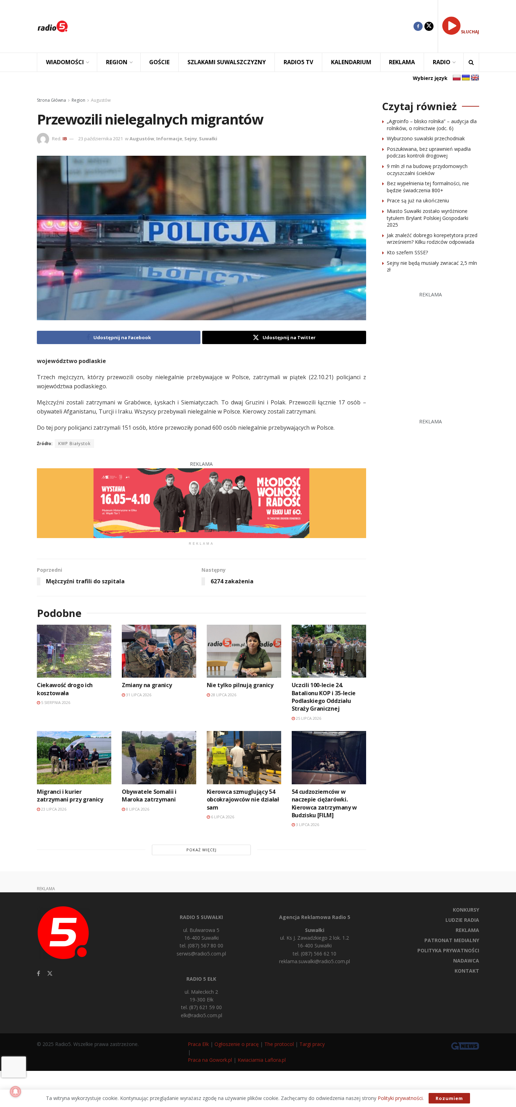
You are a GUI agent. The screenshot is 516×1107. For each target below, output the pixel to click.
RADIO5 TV (298, 62)
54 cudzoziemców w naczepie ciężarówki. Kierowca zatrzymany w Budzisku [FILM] (324, 803)
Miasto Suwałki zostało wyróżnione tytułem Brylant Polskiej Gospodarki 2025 (427, 218)
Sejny (190, 138)
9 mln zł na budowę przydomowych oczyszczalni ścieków (427, 169)
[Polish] (456, 77)
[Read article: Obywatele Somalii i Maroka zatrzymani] (159, 757)
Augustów (101, 100)
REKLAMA (402, 62)
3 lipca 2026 (307, 824)
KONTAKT (467, 970)
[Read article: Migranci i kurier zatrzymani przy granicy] (74, 757)
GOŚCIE (159, 62)
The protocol (279, 1044)
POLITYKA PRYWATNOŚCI (448, 950)
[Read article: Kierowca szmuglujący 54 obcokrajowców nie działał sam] (244, 757)
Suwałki (208, 138)
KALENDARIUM (351, 62)
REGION (116, 62)
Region (78, 100)
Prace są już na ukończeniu (418, 200)
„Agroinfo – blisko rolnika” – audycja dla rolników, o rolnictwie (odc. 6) (432, 125)
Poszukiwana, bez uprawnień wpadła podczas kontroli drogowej (429, 152)
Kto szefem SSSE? (407, 252)
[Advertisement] (246, 26)
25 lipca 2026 (308, 718)
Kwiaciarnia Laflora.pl (262, 1059)
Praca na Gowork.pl (210, 1059)
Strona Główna (51, 100)
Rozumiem (449, 1098)
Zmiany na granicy (147, 685)
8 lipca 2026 (137, 809)
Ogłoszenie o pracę (236, 1044)
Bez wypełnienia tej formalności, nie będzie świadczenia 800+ (428, 187)
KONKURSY (466, 909)
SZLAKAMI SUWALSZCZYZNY (226, 62)
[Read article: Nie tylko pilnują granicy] (244, 651)
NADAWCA (466, 960)
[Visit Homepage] (52, 26)
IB (64, 138)
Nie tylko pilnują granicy (240, 685)
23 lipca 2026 (53, 809)
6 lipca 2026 (222, 816)
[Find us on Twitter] (429, 26)
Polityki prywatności (400, 1098)
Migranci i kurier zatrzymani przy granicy (70, 795)
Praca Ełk (198, 1044)
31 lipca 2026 (138, 694)
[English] (475, 77)
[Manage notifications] (15, 1091)
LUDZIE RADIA (462, 920)
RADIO (441, 62)
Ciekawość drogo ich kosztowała (65, 689)
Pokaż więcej (201, 849)
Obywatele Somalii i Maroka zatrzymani (149, 795)
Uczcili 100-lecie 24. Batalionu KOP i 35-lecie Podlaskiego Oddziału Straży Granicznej (324, 696)
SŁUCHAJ (470, 32)
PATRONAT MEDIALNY (451, 940)
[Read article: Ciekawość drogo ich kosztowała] (74, 651)
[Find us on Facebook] (418, 26)
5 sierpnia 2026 (55, 702)
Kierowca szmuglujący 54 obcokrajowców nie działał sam (243, 799)
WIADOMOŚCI (65, 62)
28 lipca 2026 (223, 694)
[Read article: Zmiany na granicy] (159, 651)
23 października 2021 (100, 138)
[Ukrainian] (466, 77)
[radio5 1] (201, 502)
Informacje (169, 138)
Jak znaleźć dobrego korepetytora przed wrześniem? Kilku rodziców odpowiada (432, 239)
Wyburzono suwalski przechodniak (426, 138)
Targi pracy (312, 1044)
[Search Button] (471, 62)
